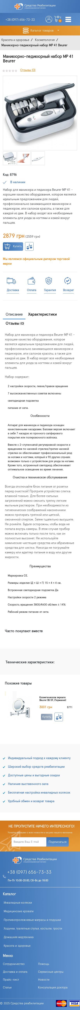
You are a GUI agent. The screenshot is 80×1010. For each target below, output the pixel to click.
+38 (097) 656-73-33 (29, 872)
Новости (44, 979)
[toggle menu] (68, 20)
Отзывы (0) (28, 70)
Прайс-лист (11, 979)
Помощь (43, 964)
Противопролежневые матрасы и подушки (32, 920)
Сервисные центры (50, 971)
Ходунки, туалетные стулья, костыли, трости (33, 928)
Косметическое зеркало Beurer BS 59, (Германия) (52, 698)
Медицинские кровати (19, 911)
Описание (14, 314)
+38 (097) (20, 19)
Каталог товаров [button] (42, 30)
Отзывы (15, 323)
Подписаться (58, 841)
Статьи (7, 987)
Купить (17, 246)
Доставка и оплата (15, 971)
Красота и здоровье (17, 945)
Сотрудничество (14, 964)
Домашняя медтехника (19, 937)
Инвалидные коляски (18, 902)
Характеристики (42, 314)
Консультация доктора (53, 987)
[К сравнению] (29, 246)
